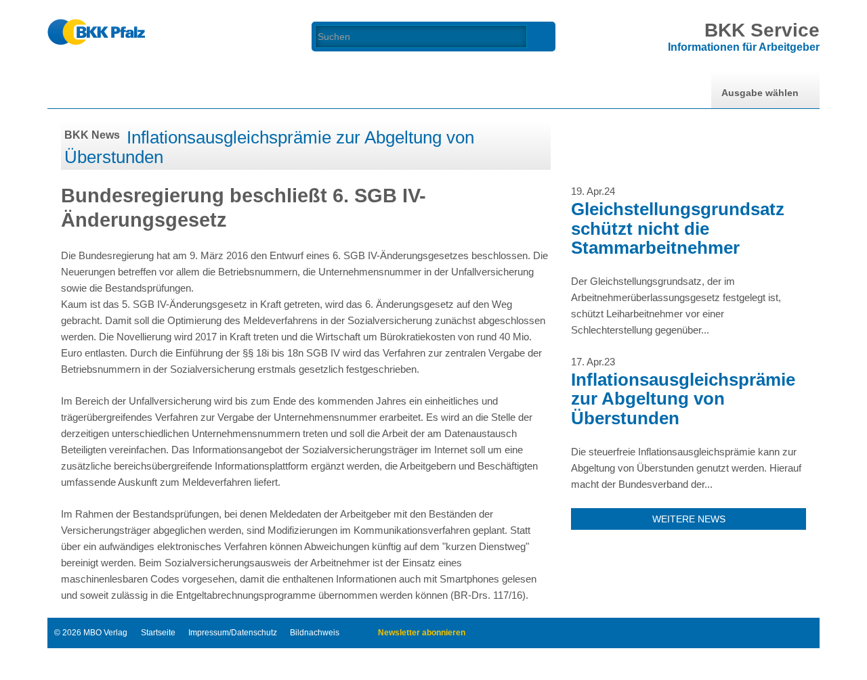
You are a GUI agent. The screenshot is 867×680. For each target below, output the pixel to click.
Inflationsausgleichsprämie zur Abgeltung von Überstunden (269, 147)
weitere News (688, 519)
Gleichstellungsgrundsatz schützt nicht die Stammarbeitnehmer (677, 228)
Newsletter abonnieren (421, 632)
